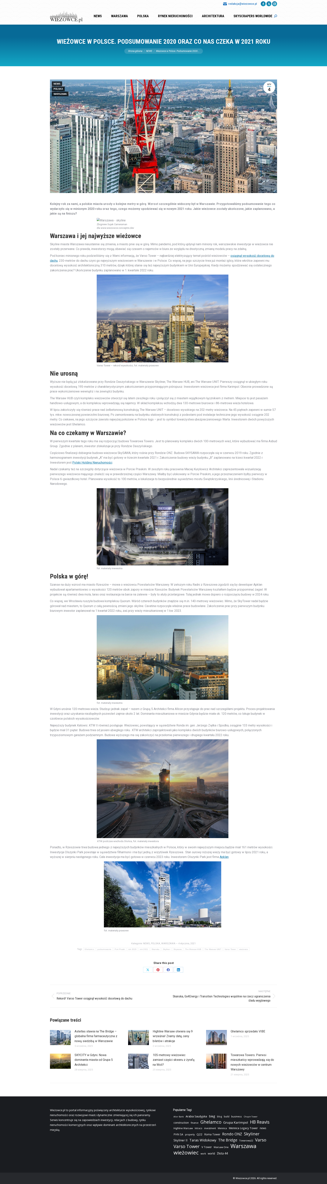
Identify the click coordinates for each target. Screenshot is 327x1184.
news (263, 1128)
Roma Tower (212, 1134)
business (236, 1116)
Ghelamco (89, 949)
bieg (212, 1116)
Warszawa (243, 1146)
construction (181, 1122)
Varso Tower (230, 949)
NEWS (57, 84)
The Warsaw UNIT (213, 949)
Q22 (199, 1134)
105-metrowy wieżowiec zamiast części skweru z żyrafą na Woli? (174, 1059)
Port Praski (120, 949)
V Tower (207, 1147)
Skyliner (166, 949)
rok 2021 (144, 949)
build (226, 1116)
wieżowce (243, 949)
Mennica (222, 1128)
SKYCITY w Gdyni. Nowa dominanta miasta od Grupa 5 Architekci (94, 1059)
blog (219, 1116)
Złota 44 (222, 1153)
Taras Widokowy (202, 1140)
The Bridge (227, 1140)
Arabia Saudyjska (196, 1116)
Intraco (198, 1128)
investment (210, 1128)
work (203, 1153)
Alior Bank (179, 1116)
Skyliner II (181, 1140)
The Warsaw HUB (193, 949)
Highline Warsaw (183, 1128)
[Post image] (60, 1037)
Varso (260, 1139)
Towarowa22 (246, 1140)
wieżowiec (186, 1152)
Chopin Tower (251, 1116)
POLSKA (58, 89)
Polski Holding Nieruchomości (92, 462)
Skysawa (178, 949)
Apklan (224, 857)
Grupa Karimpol (235, 1122)
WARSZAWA (60, 94)
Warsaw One (221, 1147)
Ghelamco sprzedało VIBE (248, 1031)
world (211, 1153)
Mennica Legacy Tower (243, 1128)
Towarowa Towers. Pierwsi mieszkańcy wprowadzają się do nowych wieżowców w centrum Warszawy (252, 1062)
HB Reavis (259, 1122)
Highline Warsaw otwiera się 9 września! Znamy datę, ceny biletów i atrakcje (173, 1036)
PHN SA (178, 1134)
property (190, 1134)
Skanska (156, 949)
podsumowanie (104, 949)
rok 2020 (132, 949)
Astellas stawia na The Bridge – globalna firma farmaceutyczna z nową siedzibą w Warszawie (96, 1036)
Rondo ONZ (232, 1134)
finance (195, 1122)
